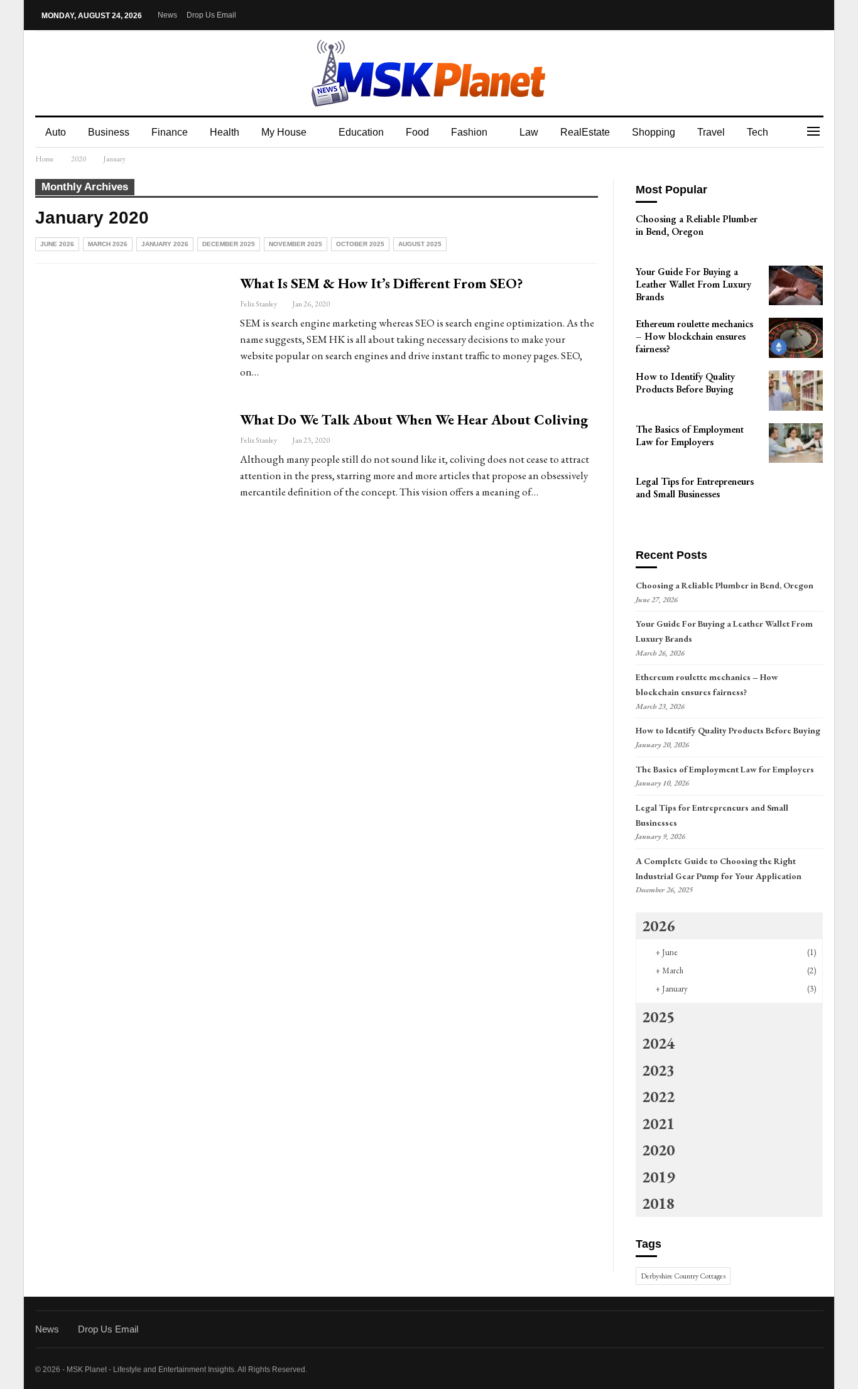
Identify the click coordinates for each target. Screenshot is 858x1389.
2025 (658, 1017)
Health (224, 132)
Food (417, 132)
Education (361, 132)
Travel (711, 132)
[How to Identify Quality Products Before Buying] (796, 390)
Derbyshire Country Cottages (683, 1276)
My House (284, 132)
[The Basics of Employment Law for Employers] (796, 443)
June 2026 (57, 244)
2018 (658, 1203)
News (167, 15)
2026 (658, 926)
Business (108, 132)
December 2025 (228, 244)
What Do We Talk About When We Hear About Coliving (414, 419)
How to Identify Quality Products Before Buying (728, 730)
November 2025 (295, 244)
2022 (658, 1096)
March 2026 (108, 244)
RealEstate (585, 132)
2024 (658, 1043)
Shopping (653, 132)
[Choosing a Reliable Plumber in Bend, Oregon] (796, 233)
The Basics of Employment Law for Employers (725, 769)
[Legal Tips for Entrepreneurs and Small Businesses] (796, 495)
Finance (169, 132)
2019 (658, 1177)
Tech (757, 132)
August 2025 (420, 244)
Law (528, 132)
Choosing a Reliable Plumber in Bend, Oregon (724, 585)
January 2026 (164, 244)
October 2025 (360, 244)
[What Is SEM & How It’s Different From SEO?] (129, 334)
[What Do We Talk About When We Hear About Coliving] (129, 470)
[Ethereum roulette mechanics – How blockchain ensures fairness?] (796, 338)
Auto (55, 132)
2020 (658, 1150)
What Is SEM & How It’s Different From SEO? (381, 283)
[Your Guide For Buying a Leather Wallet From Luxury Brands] (796, 286)
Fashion (469, 132)
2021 (658, 1123)
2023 (658, 1070)
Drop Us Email (211, 15)
